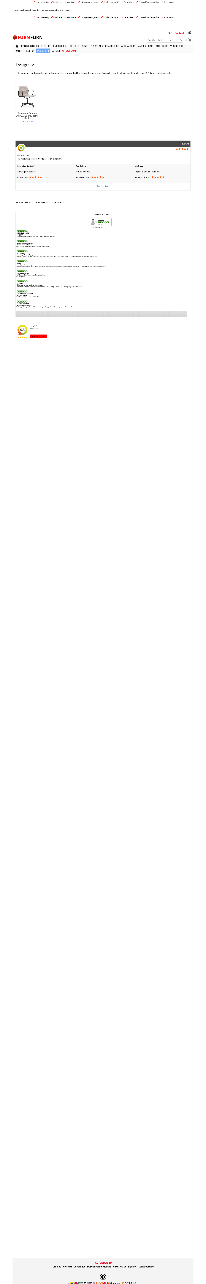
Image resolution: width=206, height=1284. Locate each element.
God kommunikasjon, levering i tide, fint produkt (32, 246)
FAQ (170, 33)
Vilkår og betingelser (125, 1266)
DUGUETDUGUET (23, 303)
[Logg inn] (189, 33)
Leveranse (80, 1266)
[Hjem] (17, 46)
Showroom (69, 51)
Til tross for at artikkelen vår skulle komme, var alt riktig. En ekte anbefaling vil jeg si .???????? (49, 287)
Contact (179, 33)
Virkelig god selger (24, 305)
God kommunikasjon (24, 245)
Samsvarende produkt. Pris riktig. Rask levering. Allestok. (36, 236)
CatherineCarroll (23, 273)
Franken (20, 283)
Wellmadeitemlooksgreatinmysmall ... (31, 275)
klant (19, 263)
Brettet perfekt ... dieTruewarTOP (28, 297)
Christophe (21, 253)
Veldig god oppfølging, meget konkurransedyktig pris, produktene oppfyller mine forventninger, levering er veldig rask (56, 256)
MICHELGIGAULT (23, 233)
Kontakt (67, 1266)
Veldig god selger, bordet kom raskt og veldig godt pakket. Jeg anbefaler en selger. (45, 307)
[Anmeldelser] (103, 222)
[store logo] (28, 37)
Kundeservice (146, 1266)
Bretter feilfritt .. (23, 295)
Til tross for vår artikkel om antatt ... (30, 285)
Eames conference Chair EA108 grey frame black (27, 115)
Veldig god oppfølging (25, 255)
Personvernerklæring (99, 1266)
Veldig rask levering (24, 265)
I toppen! (20, 235)
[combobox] (165, 40)
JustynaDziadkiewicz (25, 243)
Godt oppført (20, 276)
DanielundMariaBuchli (25, 293)
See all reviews (103, 186)
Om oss (56, 1266)
